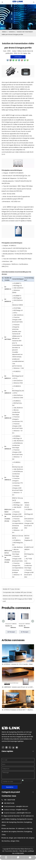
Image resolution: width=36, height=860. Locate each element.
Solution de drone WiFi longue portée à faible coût (17, 600)
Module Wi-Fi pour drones (11, 589)
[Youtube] (13, 747)
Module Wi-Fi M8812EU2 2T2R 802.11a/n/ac (11, 623)
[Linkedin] (6, 747)
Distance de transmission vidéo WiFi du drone (17, 596)
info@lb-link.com (21, 810)
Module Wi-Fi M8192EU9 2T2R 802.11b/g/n (25, 623)
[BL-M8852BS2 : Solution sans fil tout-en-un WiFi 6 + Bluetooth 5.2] (18, 676)
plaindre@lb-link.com (24, 813)
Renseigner (12, 632)
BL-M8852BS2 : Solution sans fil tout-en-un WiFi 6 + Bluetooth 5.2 (18, 687)
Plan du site (23, 851)
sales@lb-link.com (22, 806)
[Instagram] (16, 747)
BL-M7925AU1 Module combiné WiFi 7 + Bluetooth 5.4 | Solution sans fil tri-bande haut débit (18, 710)
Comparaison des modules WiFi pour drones (17, 592)
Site (29, 53)
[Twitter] (10, 747)
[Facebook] (3, 747)
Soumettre (9, 787)
